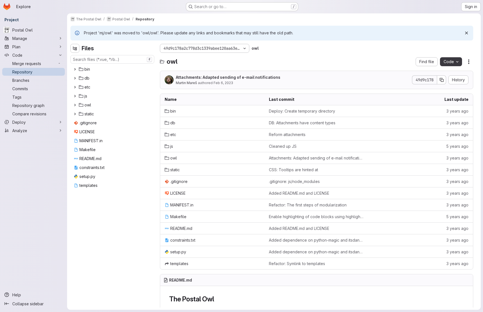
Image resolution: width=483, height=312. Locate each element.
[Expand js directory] (75, 96)
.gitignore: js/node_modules (294, 181)
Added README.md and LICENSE (299, 193)
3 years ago (457, 111)
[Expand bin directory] (75, 69)
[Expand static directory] (75, 114)
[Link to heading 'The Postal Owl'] (217, 299)
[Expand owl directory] (75, 105)
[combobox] (112, 59)
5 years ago (457, 146)
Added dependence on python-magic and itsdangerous (316, 240)
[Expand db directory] (75, 78)
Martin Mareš (186, 83)
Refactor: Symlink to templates (297, 263)
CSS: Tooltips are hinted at (293, 169)
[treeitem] (113, 69)
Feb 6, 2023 (223, 83)
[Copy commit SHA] (441, 79)
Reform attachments (287, 134)
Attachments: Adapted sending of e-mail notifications (228, 77)
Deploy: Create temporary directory (302, 111)
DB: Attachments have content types (302, 122)
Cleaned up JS (283, 146)
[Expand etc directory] (75, 87)
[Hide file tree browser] (74, 48)
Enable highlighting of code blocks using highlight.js (316, 216)
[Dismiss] (466, 33)
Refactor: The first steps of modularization (308, 205)
